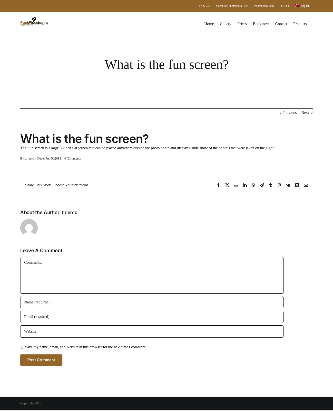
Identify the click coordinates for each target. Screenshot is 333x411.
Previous (290, 112)
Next (305, 112)
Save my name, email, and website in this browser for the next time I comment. (85, 347)
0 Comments (72, 158)
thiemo (29, 158)
